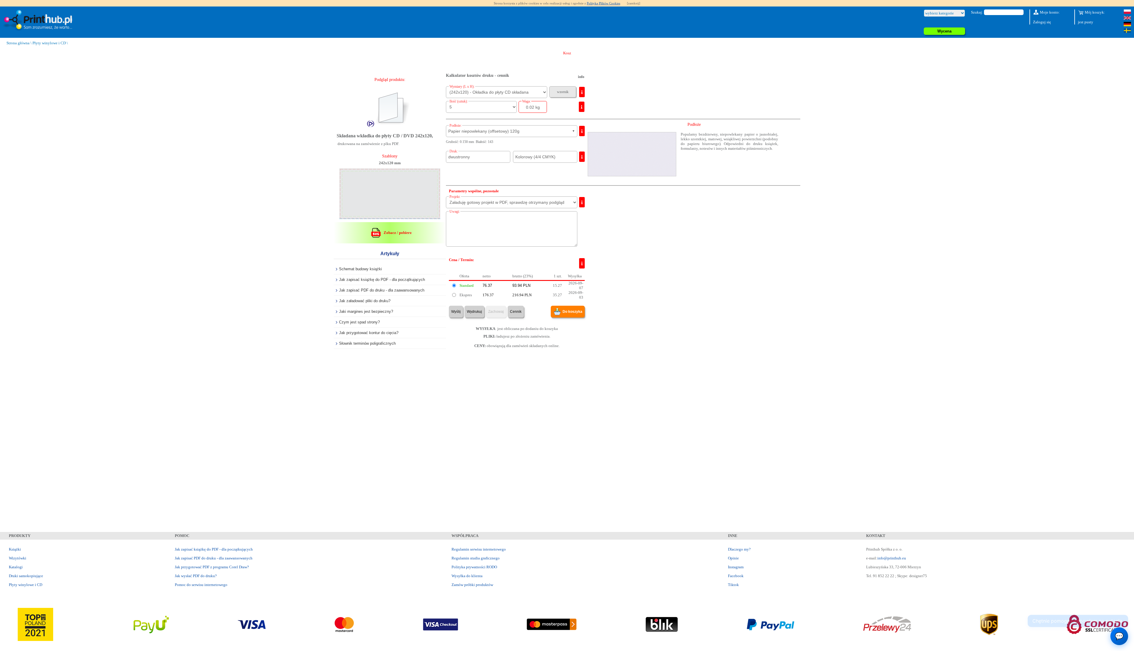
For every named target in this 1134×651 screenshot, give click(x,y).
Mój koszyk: (1094, 12)
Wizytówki (17, 558)
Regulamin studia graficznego (476, 558)
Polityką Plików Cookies (603, 3)
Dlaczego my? (739, 549)
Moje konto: (1049, 12)
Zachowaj (496, 312)
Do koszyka (572, 312)
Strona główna (18, 43)
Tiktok (733, 584)
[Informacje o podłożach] (582, 131)
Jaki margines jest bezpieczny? (366, 311)
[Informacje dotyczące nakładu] (581, 107)
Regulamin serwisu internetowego (479, 549)
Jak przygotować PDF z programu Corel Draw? (212, 567)
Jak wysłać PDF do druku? (196, 576)
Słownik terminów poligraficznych (367, 343)
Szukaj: (977, 12)
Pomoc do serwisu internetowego (201, 584)
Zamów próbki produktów (472, 584)
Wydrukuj (474, 312)
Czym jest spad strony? (359, 322)
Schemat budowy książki (360, 269)
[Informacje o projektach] (582, 202)
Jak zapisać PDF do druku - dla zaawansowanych (381, 290)
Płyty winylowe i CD (49, 43)
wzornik (562, 92)
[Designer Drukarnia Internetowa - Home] (39, 20)
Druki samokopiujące (26, 576)
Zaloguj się (1042, 22)
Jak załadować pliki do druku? (364, 301)
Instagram (736, 567)
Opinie (733, 558)
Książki (15, 549)
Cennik (516, 312)
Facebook (736, 576)
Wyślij (456, 312)
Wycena (944, 31)
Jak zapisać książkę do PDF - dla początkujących (382, 279)
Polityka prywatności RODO (474, 567)
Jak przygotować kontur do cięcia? (368, 333)
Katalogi (16, 567)
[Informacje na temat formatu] (582, 92)
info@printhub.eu (891, 558)
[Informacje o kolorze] (582, 157)
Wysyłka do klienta (467, 576)
